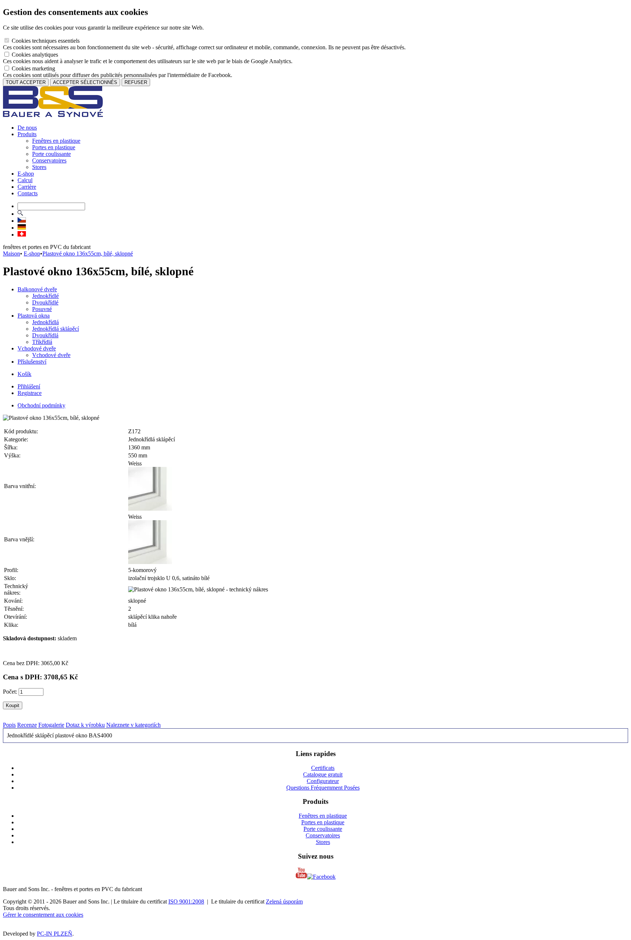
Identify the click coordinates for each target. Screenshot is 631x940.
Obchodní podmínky (41, 405)
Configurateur (323, 781)
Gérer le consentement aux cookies (43, 915)
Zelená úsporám (284, 901)
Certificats (322, 768)
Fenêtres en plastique (56, 141)
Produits (27, 134)
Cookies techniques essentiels (45, 41)
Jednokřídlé (45, 296)
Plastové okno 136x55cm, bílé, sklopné (87, 253)
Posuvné (42, 309)
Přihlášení (29, 386)
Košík (24, 374)
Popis (9, 725)
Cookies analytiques (34, 54)
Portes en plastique (53, 147)
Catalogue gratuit (323, 774)
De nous (27, 127)
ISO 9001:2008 (186, 901)
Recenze (27, 725)
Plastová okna (34, 315)
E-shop (26, 173)
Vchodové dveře (37, 348)
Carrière (27, 187)
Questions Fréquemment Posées (323, 787)
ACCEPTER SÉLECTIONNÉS (85, 82)
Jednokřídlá (45, 322)
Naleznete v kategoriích (133, 725)
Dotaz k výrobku (85, 725)
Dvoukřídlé (45, 302)
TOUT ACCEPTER (26, 82)
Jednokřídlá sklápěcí (55, 329)
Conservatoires (49, 160)
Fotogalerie (51, 725)
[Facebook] (321, 877)
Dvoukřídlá (45, 335)
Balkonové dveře (37, 289)
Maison (11, 253)
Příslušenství (32, 361)
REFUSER (136, 82)
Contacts (28, 193)
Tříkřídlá (42, 342)
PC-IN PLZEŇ (54, 934)
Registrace (30, 393)
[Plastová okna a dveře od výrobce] (53, 115)
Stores (39, 167)
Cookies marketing (32, 68)
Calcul (25, 180)
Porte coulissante (51, 154)
